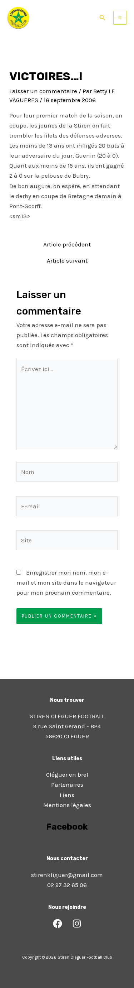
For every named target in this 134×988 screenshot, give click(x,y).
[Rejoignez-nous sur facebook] (67, 846)
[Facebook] (57, 923)
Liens (67, 794)
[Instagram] (76, 923)
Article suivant (67, 261)
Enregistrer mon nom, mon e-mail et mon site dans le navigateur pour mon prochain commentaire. (66, 582)
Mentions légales (67, 805)
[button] (102, 18)
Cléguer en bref (67, 774)
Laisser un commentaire (43, 91)
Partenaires (67, 784)
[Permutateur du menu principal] (120, 18)
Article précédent (67, 244)
